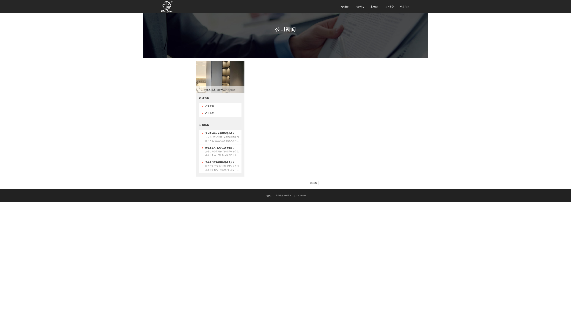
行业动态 (209, 113)
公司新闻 (209, 106)
